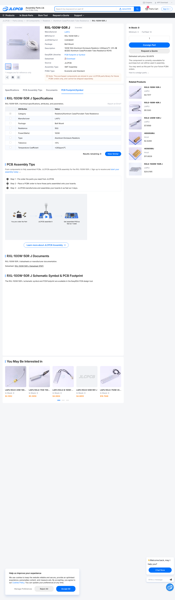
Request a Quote (149, 51)
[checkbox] (10, 114)
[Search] (137, 9)
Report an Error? (114, 104)
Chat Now (160, 570)
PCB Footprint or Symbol (75, 55)
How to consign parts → (139, 72)
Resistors (46, 21)
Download (71, 59)
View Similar (113, 154)
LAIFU (67, 32)
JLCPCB (6, 21)
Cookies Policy (18, 582)
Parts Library (18, 21)
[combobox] (85, 9)
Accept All (65, 589)
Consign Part (149, 45)
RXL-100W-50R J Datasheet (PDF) (29, 266)
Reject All (44, 589)
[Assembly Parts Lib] (13, 9)
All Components (33, 21)
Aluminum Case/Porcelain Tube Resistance (71, 21)
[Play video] (46, 217)
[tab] (12, 90)
